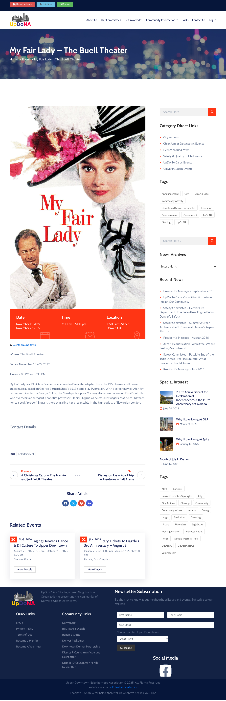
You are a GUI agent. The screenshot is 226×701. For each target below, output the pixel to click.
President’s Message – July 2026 (183, 369)
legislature (197, 524)
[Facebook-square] (165, 670)
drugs (165, 517)
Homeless (180, 524)
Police (165, 538)
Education (206, 208)
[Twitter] (73, 503)
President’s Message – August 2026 (186, 338)
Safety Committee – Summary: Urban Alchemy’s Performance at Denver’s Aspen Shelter (187, 327)
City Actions (171, 137)
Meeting (166, 222)
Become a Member (27, 640)
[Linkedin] (89, 503)
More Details (24, 569)
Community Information (160, 20)
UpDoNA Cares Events (177, 162)
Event (26, 59)
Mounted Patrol (194, 531)
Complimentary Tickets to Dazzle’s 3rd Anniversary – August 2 (111, 543)
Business (177, 488)
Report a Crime (71, 634)
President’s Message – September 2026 (188, 291)
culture (192, 510)
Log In (212, 20)
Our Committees (111, 20)
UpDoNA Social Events (178, 169)
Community (201, 503)
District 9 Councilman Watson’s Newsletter (81, 654)
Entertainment (26, 453)
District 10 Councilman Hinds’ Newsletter (80, 665)
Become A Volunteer (28, 646)
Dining (205, 510)
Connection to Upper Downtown (138, 632)
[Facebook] (65, 503)
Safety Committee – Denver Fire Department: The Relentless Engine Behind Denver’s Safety (187, 312)
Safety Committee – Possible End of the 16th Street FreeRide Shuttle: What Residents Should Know (187, 359)
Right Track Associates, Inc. (123, 687)
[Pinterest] (81, 503)
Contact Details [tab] (23, 427)
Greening (196, 517)
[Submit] (212, 112)
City (186, 193)
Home (14, 59)
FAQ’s (185, 20)
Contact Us (198, 20)
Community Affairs (172, 510)
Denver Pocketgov (73, 640)
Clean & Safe (202, 193)
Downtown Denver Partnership (178, 208)
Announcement (170, 193)
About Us (91, 20)
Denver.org (69, 622)
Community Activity (172, 200)
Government (190, 215)
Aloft (164, 488)
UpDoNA (181, 222)
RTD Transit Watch (73, 628)
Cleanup (185, 503)
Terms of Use (24, 634)
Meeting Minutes (171, 531)
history (165, 524)
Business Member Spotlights (177, 496)
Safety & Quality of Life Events (182, 156)
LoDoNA (208, 215)
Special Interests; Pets (186, 538)
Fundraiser (179, 517)
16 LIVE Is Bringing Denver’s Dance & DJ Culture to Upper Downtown (41, 543)
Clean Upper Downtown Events (183, 144)
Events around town (24, 344)
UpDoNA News (186, 545)
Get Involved (132, 20)
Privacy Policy (24, 628)
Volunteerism (169, 552)
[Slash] (77, 475)
